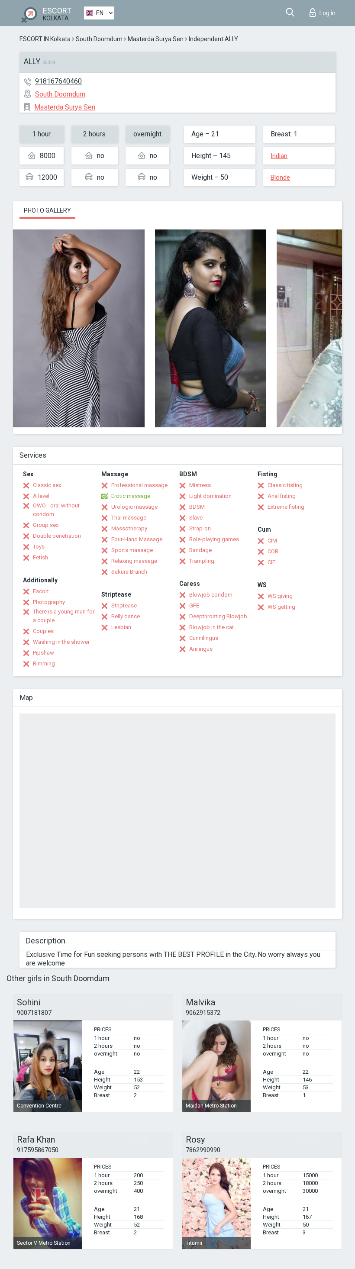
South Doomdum (99, 39)
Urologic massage (134, 507)
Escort (41, 591)
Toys (39, 546)
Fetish (40, 557)
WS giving (280, 596)
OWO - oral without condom (56, 509)
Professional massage (139, 485)
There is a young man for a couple (63, 615)
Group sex (45, 525)
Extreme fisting (286, 507)
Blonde (280, 177)
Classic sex (47, 485)
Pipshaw (43, 652)
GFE (194, 605)
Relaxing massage (134, 561)
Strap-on (200, 528)
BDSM (197, 507)
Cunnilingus (203, 638)
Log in (328, 13)
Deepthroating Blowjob (218, 616)
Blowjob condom (210, 594)
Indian (279, 156)
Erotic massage (130, 496)
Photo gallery (47, 210)
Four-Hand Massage (136, 539)
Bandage (200, 550)
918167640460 (58, 81)
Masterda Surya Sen (156, 39)
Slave (196, 517)
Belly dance (125, 616)
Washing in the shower (61, 642)
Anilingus (201, 649)
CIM (272, 540)
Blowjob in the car (211, 627)
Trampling (201, 561)
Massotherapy (129, 528)
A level (41, 496)
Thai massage (128, 517)
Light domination (210, 496)
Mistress (200, 485)
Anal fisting (282, 496)
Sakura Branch (129, 571)
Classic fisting (285, 485)
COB (273, 551)
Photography (49, 602)
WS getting (281, 607)
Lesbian (121, 627)
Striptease (124, 605)
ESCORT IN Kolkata (45, 39)
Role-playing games (214, 539)
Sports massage (132, 550)
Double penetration (57, 536)
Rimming (44, 663)
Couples (43, 631)
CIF (271, 562)
